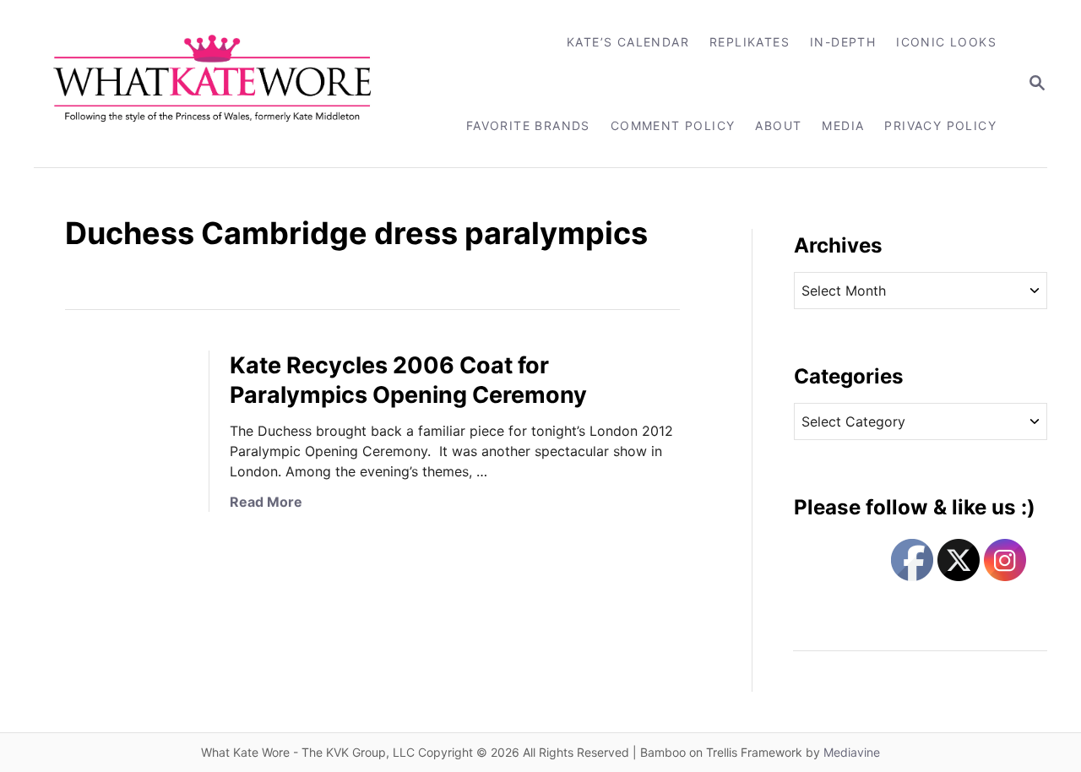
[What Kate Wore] (223, 83)
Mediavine (851, 752)
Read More (266, 501)
